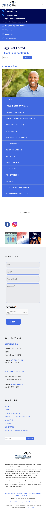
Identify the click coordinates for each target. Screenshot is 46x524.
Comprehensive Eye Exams (17, 194)
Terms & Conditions (23, 493)
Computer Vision (13, 150)
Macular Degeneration (16, 106)
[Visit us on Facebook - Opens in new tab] (7, 224)
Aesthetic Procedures (15, 137)
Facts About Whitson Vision (16, 431)
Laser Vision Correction (16, 187)
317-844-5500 (30, 507)
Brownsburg (11, 344)
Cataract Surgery (14, 112)
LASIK (8, 100)
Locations (9, 420)
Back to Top (26, 495)
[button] (42, 4)
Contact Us (9, 427)
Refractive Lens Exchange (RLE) (19, 118)
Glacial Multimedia (31, 502)
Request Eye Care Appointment (17, 417)
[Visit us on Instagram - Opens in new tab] (14, 224)
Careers (8, 424)
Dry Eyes (9, 156)
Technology (11, 169)
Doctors (8, 406)
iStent (8, 181)
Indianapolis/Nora (14, 371)
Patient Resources (12, 413)
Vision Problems (12, 175)
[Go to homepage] (8, 4)
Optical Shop (11, 162)
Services (8, 410)
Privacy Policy (10, 493)
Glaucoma (10, 131)
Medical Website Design (16, 502)
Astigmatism (11, 144)
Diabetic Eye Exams (14, 125)
